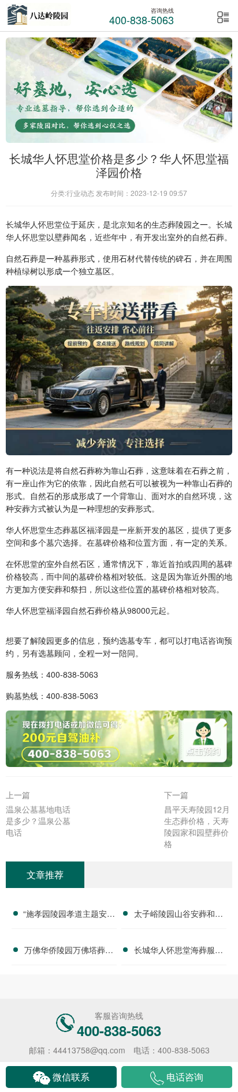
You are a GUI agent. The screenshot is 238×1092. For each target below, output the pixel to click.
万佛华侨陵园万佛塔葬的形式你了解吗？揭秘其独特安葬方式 (68, 951)
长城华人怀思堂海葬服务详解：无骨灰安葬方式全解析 (178, 951)
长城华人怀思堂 (34, 224)
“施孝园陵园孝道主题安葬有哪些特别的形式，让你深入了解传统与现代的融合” (69, 915)
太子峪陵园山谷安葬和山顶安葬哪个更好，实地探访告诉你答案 (178, 915)
